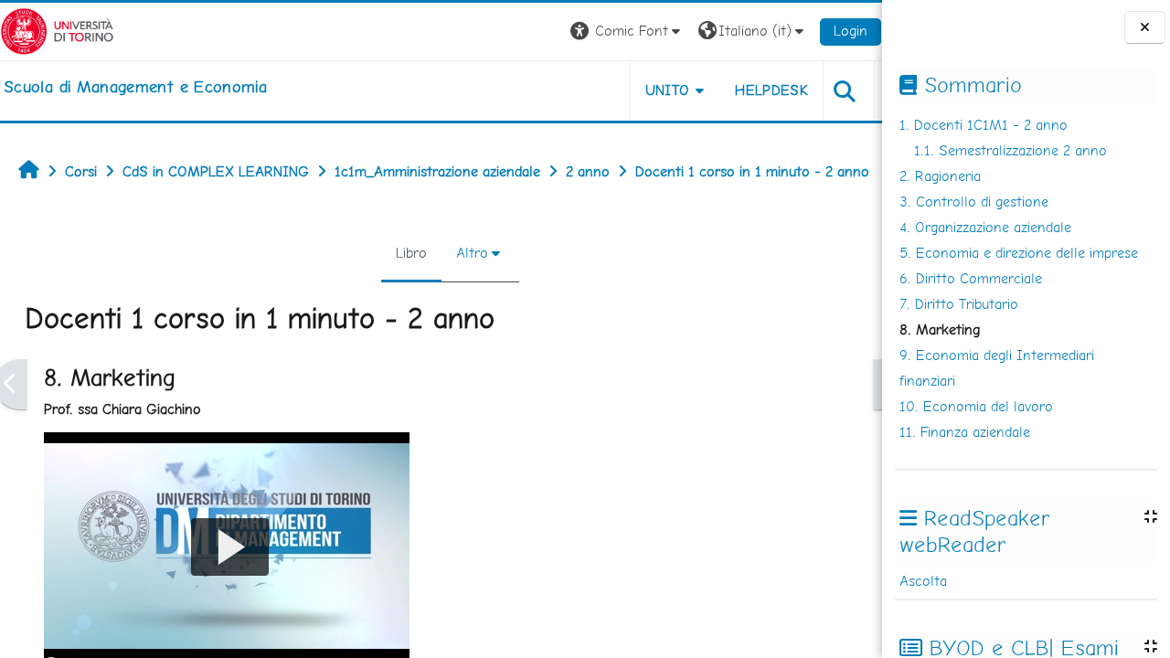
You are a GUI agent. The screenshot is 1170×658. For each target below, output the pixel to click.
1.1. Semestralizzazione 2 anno (1010, 150)
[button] (627, 31)
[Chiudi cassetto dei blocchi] (1144, 28)
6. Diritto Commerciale (970, 278)
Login (850, 30)
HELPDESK (771, 90)
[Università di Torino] (57, 29)
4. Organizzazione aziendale (985, 227)
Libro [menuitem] (411, 252)
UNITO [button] (667, 90)
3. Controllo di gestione (973, 201)
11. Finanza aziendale (964, 431)
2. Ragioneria (940, 176)
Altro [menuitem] (472, 252)
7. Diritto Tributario (958, 304)
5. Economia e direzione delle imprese (1018, 252)
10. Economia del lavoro (976, 406)
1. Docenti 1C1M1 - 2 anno (983, 124)
